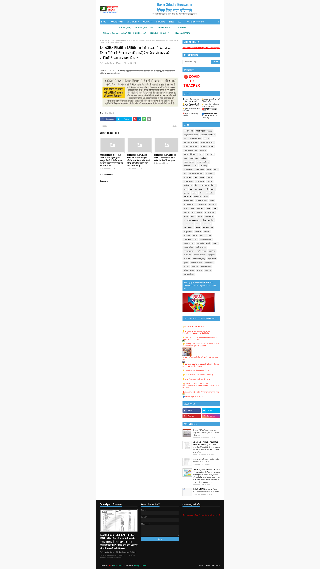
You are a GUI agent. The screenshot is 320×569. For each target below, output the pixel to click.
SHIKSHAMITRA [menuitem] (133, 21)
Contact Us (216, 566)
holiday (194, 193)
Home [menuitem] (103, 21)
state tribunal (188, 228)
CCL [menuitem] (179, 21)
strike (198, 228)
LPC (212, 154)
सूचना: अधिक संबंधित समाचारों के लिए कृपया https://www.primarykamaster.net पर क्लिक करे (191, 48)
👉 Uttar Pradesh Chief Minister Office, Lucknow (191, 105)
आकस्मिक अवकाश (201, 247)
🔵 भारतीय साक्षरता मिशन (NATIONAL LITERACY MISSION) (209, 116)
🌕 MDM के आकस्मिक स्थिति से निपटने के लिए (211, 100)
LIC (207, 154)
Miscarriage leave (203, 162)
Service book (188, 170)
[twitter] (211, 410)
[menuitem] (124, 27)
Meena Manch (189, 162)
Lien (185, 158)
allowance (209, 173)
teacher (206, 232)
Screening (203, 166)
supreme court (208, 228)
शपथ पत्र (186, 266)
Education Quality (207, 142)
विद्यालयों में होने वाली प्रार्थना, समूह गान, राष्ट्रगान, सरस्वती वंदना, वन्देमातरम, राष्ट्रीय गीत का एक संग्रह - (206, 432)
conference (188, 185)
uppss (202, 235)
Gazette (203, 150)
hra (201, 193)
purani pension (210, 212)
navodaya (212, 204)
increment (187, 197)
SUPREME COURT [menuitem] (116, 21)
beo (195, 177)
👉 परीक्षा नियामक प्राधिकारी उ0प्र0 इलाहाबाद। (197, 379)
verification (187, 239)
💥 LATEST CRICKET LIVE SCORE (195, 384)
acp (185, 173)
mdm (212, 201)
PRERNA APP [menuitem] (148, 21)
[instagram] (211, 416)
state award (206, 224)
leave (206, 197)
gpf (207, 189)
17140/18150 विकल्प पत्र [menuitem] (194, 21)
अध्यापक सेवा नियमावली (203, 243)
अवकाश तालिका (188, 247)
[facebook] (191, 410)
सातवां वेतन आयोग (206, 266)
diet (196, 185)
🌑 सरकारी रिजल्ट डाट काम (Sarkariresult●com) (190, 100)
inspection (197, 197)
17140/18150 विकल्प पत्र (204, 131)
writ (195, 239)
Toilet (209, 170)
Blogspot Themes (140, 566)
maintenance (188, 201)
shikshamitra (188, 224)
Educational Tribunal (191, 146)
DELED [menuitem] (171, 21)
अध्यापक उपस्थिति (189, 243)
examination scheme (208, 185)
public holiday (197, 212)
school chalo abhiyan (191, 220)
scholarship (209, 216)
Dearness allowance (191, 142)
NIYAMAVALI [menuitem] (161, 21)
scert (200, 216)
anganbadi (187, 177)
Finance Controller (207, 146)
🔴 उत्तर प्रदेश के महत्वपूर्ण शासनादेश (190, 114)
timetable (187, 235)
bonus (202, 177)
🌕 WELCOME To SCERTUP (193, 327)
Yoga (215, 170)
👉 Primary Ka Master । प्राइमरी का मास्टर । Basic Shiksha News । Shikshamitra (200, 345)
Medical (203, 158)
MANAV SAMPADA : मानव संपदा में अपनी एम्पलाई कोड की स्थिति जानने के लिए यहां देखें (206, 490)
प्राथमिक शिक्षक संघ (199, 255)
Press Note (187, 166)
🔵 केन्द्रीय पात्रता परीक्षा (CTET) (193, 397)
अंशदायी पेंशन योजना (206, 239)
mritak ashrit (202, 204)
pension (186, 212)
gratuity (186, 193)
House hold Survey (190, 154)
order (215, 208)
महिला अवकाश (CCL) (199, 259)
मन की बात (187, 259)
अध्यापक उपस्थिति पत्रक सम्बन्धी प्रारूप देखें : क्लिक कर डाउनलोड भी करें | (206, 460)
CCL (185, 139)
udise (195, 235)
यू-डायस (186, 263)
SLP (195, 166)
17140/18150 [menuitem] (108, 27)
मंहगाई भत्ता (211, 255)
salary (193, 216)
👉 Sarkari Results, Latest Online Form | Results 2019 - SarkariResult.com (201, 365)
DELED (206, 139)
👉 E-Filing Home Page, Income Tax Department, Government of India (196, 332)
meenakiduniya (189, 204)
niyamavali (200, 208)
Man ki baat (194, 158)
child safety (200, 181)
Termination (200, 170)
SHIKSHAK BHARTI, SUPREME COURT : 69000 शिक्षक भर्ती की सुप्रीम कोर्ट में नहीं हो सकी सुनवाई (165, 157)
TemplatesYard (118, 566)
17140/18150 (188, 131)
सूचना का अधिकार (189, 274)
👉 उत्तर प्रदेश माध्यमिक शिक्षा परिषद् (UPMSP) (197, 375)
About (208, 566)
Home (102, 40)
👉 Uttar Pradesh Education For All (196, 370)
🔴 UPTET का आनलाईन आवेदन (209, 110)
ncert (185, 208)
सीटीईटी (199, 270)
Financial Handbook (190, 150)
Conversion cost (195, 139)
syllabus (198, 232)
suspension (188, 232)
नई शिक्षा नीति (187, 255)
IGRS (201, 154)
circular (209, 181)
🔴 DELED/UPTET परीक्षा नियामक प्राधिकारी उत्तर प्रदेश (200, 392)
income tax (209, 193)
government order (196, 189)
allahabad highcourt (196, 173)
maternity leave (201, 201)
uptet (209, 235)
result (186, 216)
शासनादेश (195, 266)
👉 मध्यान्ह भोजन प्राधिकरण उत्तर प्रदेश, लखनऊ (210, 105)
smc (197, 224)
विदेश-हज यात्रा (209, 263)
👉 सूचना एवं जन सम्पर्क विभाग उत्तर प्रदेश (191, 110)
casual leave (188, 181)
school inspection (208, 220)
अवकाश (215, 243)
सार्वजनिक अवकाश (189, 270)
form (185, 189)
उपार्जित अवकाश (201, 251)
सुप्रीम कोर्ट (208, 270)
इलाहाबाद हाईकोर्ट (189, 251)
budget (209, 177)
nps (208, 208)
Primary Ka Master (108, 63)
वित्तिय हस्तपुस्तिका (196, 263)
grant (212, 189)
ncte (192, 208)
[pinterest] (191, 416)
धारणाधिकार (212, 251)
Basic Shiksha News (208, 135)
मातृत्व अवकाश (212, 259)
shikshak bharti (110, 40)
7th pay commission (191, 135)
